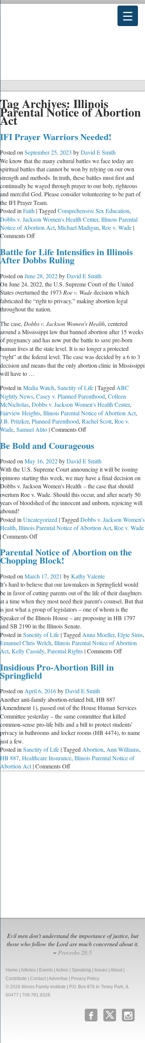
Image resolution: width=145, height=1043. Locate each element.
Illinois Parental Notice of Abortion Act (89, 413)
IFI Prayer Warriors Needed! (56, 136)
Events (46, 970)
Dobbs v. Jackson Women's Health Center (49, 219)
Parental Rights (65, 651)
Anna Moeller (98, 634)
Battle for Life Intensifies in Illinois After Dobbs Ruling (66, 255)
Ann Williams (122, 749)
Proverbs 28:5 (75, 952)
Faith (29, 211)
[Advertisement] (72, 843)
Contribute (16, 978)
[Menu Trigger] (127, 16)
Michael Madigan (78, 227)
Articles (28, 970)
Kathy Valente (88, 576)
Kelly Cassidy (28, 651)
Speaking (81, 970)
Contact (38, 978)
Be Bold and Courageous (47, 445)
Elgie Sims (130, 634)
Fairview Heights (20, 413)
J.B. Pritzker (14, 421)
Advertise (58, 978)
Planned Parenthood (55, 421)
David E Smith (98, 152)
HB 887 (9, 758)
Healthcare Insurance (46, 758)
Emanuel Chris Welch (25, 643)
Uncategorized (40, 519)
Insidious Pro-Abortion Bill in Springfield (57, 671)
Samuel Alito (31, 429)
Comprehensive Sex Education (93, 211)
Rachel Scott (97, 421)
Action (62, 970)
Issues (100, 970)
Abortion (92, 749)
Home (12, 970)
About (116, 970)
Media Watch (38, 387)
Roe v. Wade (117, 227)
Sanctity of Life (75, 387)
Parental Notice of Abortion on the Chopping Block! (66, 556)
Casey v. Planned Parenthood (70, 396)
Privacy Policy (85, 978)
